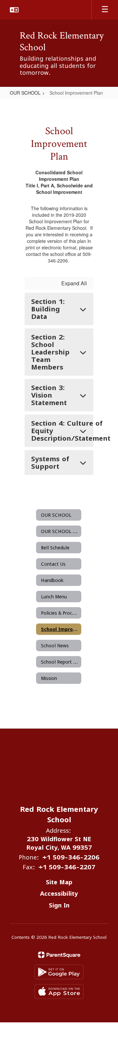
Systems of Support (50, 462)
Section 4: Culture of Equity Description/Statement (62, 430)
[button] (14, 10)
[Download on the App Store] (59, 991)
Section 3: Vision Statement (49, 395)
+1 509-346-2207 (66, 867)
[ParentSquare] (59, 955)
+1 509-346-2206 (70, 857)
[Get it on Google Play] (59, 972)
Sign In (59, 905)
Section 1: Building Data (48, 309)
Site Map (59, 882)
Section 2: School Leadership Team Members (50, 352)
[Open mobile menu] (105, 10)
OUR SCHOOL (25, 92)
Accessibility (59, 893)
